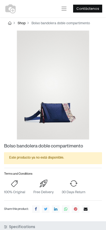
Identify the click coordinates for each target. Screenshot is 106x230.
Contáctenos (87, 8)
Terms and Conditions (18, 174)
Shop (22, 24)
